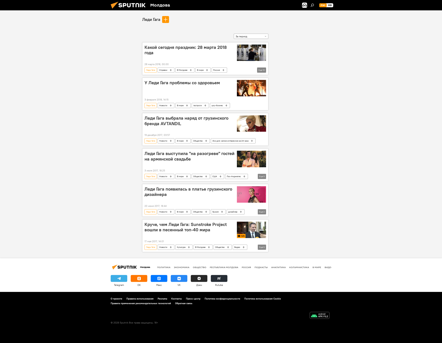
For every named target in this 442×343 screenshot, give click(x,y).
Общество (198, 140)
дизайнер (232, 211)
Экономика (181, 267)
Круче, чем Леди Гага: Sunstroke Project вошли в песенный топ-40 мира (186, 227)
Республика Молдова (224, 267)
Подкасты (261, 267)
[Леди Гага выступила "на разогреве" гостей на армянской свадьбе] (251, 159)
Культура (181, 247)
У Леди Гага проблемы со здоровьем (182, 82)
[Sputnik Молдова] (129, 9)
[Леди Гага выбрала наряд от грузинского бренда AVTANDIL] (251, 123)
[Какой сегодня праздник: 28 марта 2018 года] (251, 53)
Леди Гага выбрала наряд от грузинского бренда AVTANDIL (186, 120)
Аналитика (278, 267)
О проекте (116, 298)
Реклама (162, 298)
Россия (216, 70)
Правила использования (139, 298)
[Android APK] (319, 316)
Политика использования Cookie (262, 298)
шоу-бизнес (217, 105)
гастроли (197, 105)
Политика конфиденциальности (222, 298)
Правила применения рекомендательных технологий (141, 303)
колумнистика (299, 267)
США (214, 176)
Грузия (215, 211)
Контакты (176, 298)
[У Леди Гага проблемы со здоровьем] (251, 88)
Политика (163, 267)
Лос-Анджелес (234, 176)
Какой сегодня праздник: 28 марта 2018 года (186, 50)
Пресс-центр (193, 298)
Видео (237, 247)
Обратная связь (183, 303)
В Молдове (182, 70)
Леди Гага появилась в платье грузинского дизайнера (188, 191)
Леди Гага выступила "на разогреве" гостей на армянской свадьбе (189, 156)
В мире (200, 70)
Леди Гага (151, 19)
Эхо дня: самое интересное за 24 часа (230, 140)
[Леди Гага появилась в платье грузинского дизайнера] (251, 194)
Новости (163, 105)
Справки (163, 70)
